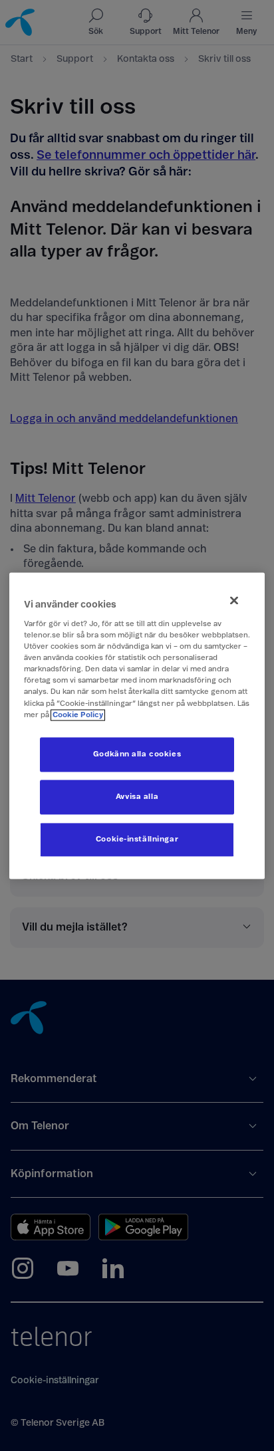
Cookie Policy (78, 715)
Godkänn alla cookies (137, 754)
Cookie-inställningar (137, 839)
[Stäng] (234, 600)
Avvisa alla (137, 796)
